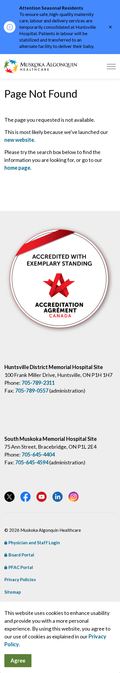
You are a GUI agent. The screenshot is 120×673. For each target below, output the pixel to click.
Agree (17, 660)
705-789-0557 (31, 390)
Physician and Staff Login (34, 542)
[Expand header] (111, 66)
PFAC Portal (20, 567)
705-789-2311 (38, 383)
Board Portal (21, 554)
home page (17, 167)
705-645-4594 (31, 462)
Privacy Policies (20, 579)
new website (19, 140)
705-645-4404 (38, 454)
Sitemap (12, 592)
